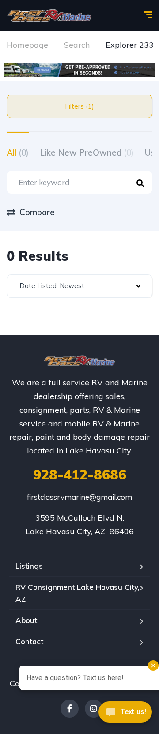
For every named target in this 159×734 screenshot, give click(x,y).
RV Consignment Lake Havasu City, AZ (77, 593)
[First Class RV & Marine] (50, 15)
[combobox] (79, 286)
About (26, 620)
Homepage (27, 45)
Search (77, 45)
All (18, 152)
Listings (29, 565)
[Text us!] (125, 715)
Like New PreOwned (87, 152)
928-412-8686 (79, 474)
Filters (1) (79, 106)
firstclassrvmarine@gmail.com (79, 497)
